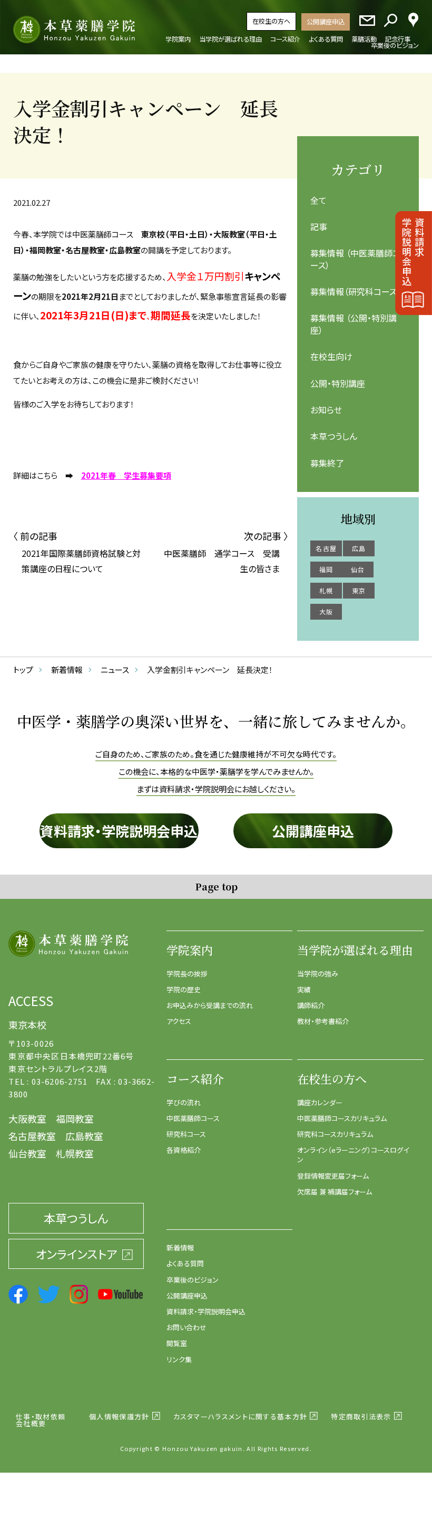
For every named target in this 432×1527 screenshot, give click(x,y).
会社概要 (31, 1423)
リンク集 (179, 1359)
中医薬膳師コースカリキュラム (342, 1118)
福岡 (326, 569)
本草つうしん (333, 436)
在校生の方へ (271, 21)
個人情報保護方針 (119, 1416)
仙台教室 (27, 1153)
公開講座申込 (326, 21)
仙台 (358, 569)
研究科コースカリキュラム (335, 1134)
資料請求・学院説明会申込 (119, 830)
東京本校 (27, 1024)
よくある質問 (185, 1263)
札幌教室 (75, 1153)
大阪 (326, 611)
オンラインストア (76, 1253)
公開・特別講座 (337, 383)
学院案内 (189, 950)
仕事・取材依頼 (40, 1416)
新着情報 (180, 1248)
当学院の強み (317, 974)
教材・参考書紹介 (323, 1021)
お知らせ (326, 409)
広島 (359, 548)
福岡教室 (75, 1118)
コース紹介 (195, 1078)
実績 (304, 989)
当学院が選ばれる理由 (355, 950)
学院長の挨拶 (187, 974)
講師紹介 (311, 1005)
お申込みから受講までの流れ (209, 1005)
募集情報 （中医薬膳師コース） (355, 258)
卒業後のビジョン (192, 1280)
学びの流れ (183, 1102)
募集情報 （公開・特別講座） (353, 323)
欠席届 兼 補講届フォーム (334, 1192)
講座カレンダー (319, 1102)
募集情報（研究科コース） (355, 291)
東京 (359, 590)
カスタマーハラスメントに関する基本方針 (240, 1416)
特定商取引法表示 (361, 1416)
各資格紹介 (183, 1150)
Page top (216, 886)
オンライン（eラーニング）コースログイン (353, 1154)
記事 (318, 226)
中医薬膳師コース (193, 1118)
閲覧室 (176, 1343)
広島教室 (84, 1136)
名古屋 (326, 548)
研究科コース (186, 1134)
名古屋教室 (32, 1136)
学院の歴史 (183, 989)
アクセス (178, 1021)
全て (318, 200)
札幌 (326, 590)
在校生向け (331, 356)
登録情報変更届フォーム (333, 1176)
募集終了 (327, 463)
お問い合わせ (186, 1327)
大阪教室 (27, 1118)
